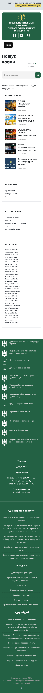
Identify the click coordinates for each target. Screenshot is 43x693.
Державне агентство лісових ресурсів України (27, 162)
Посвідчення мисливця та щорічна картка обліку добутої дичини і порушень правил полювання (21, 539)
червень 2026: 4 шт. (12, 250)
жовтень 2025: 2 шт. (12, 262)
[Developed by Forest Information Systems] (21, 688)
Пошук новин (11, 193)
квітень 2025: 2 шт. (11, 276)
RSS (6, 196)
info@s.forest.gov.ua (21, 492)
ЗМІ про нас (10, 226)
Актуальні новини (12, 229)
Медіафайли (30, 3)
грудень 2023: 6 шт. (12, 313)
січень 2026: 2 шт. (11, 257)
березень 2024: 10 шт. (12, 306)
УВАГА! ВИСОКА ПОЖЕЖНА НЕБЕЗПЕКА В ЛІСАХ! (27, 133)
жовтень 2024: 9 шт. (12, 289)
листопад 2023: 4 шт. (12, 315)
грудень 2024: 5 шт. (12, 284)
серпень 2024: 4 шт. (12, 293)
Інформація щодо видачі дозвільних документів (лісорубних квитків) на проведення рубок (21, 627)
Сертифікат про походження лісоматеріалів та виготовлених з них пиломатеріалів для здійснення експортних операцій (21, 528)
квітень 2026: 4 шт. (11, 255)
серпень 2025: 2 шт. (12, 267)
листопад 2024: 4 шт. (12, 286)
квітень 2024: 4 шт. (11, 303)
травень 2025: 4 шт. (11, 274)
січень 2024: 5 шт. (11, 310)
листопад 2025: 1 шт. (12, 259)
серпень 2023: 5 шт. (12, 323)
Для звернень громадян (21, 572)
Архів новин (10, 190)
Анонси (8, 220)
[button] (8, 45)
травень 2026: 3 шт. (11, 252)
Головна (30, 63)
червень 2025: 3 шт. (12, 272)
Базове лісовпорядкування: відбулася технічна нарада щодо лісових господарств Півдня (27, 149)
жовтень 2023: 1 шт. (12, 318)
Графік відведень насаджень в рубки (21, 660)
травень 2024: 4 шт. (11, 301)
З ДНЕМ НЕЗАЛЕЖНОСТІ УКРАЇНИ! (25, 104)
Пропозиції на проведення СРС (21, 643)
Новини (10, 3)
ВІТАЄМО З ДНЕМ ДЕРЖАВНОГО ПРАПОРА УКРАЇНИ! (26, 118)
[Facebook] (14, 35)
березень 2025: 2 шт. (12, 279)
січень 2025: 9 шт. (11, 281)
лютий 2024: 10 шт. (11, 308)
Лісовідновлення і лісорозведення (21, 619)
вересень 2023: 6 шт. (12, 320)
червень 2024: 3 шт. (12, 298)
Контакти (19, 3)
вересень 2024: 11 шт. (12, 291)
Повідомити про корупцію (28, 6)
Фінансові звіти (21, 665)
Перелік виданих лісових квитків (21, 655)
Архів (38, 3)
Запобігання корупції (22, 595)
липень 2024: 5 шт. (11, 296)
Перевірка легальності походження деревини (21, 604)
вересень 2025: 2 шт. (12, 264)
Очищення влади (21, 600)
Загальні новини (12, 217)
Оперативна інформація (15, 223)
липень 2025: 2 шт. (11, 269)
